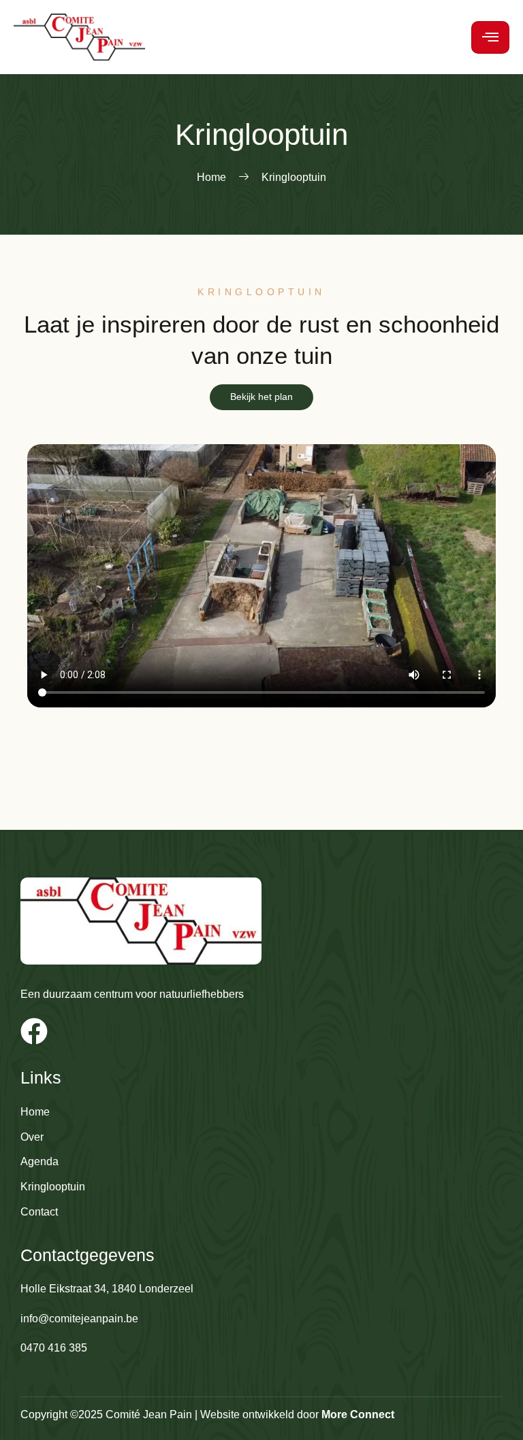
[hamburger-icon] (490, 37)
